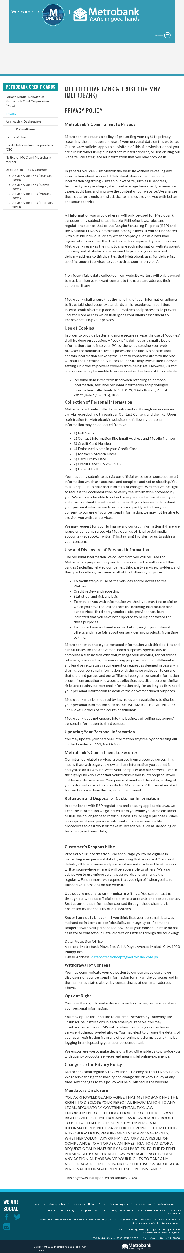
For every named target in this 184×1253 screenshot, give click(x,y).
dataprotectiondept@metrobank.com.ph (124, 957)
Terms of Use (16, 137)
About (38, 1204)
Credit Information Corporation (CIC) (29, 147)
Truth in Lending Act (115, 1204)
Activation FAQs (167, 1204)
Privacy (11, 113)
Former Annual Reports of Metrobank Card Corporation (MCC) (27, 101)
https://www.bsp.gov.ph (167, 1232)
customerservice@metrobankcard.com (159, 1223)
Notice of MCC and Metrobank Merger (28, 159)
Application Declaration (23, 121)
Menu (159, 35)
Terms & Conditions (21, 129)
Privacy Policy (56, 1204)
